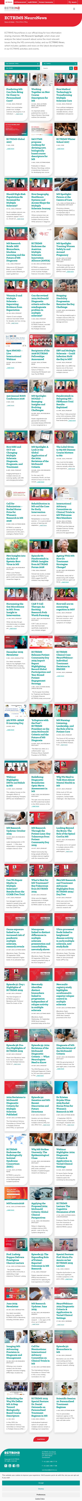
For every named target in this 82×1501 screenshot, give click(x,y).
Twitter (6, 1465)
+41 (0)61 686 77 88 (50, 1466)
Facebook (14, 1465)
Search (71, 68)
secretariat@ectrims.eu (49, 1470)
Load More (41, 1439)
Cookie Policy (40, 1499)
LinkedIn (10, 1465)
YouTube (18, 1465)
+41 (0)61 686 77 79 (50, 1461)
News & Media (9, 22)
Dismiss (41, 1489)
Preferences (41, 1495)
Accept (41, 1483)
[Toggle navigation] (74, 9)
